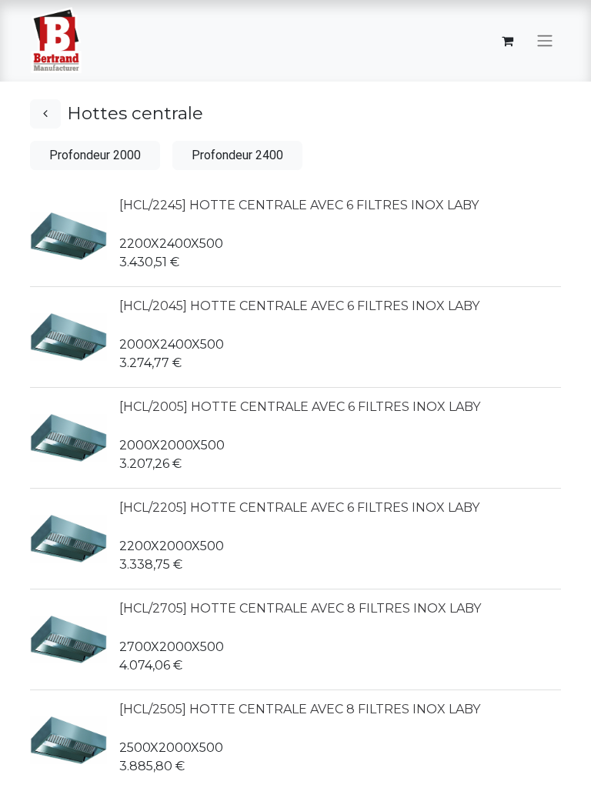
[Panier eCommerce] (507, 40)
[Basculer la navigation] (545, 41)
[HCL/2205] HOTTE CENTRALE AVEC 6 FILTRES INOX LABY (299, 507)
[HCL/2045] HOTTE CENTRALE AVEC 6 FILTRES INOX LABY (299, 306)
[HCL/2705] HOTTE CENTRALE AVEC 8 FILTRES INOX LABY (300, 608)
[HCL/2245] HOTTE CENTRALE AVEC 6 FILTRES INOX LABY (299, 205)
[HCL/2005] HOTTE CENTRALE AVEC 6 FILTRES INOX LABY (299, 406)
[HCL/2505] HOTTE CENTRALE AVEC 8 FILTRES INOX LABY (299, 709)
